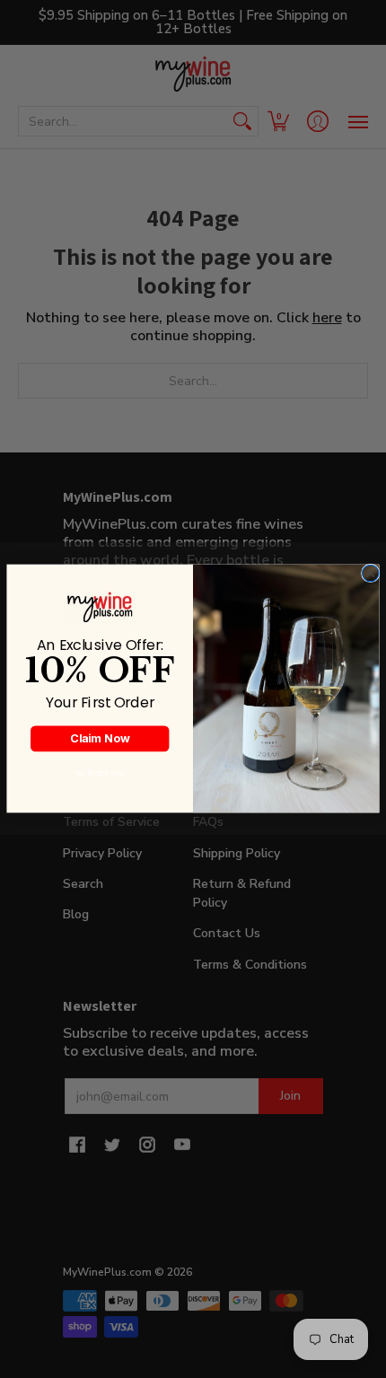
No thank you (100, 773)
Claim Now (100, 738)
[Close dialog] (370, 574)
